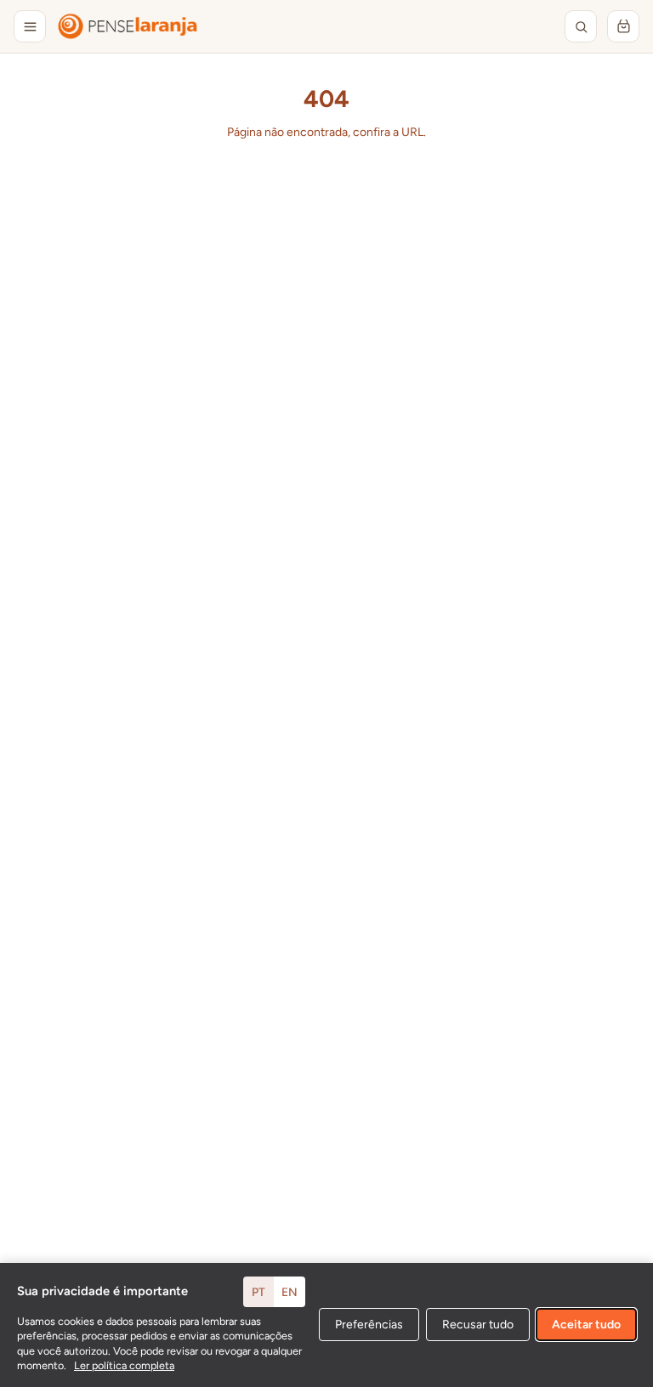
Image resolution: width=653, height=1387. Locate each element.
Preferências (369, 1324)
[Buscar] (581, 26)
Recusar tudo (478, 1324)
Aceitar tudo (586, 1324)
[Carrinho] (623, 26)
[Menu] (30, 26)
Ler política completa (124, 1365)
